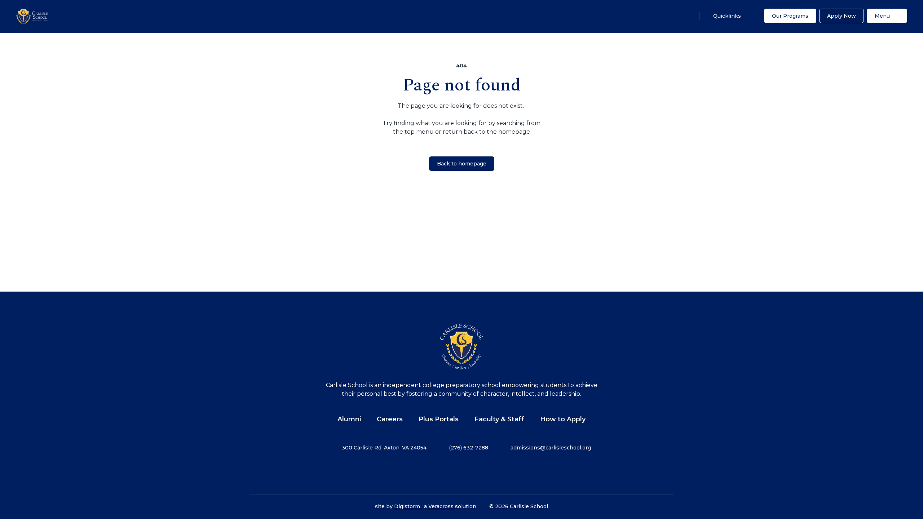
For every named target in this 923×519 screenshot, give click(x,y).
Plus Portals (439, 419)
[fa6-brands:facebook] (425, 472)
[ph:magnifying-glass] (686, 16)
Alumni (349, 419)
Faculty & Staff (499, 419)
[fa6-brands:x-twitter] (461, 472)
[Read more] (425, 472)
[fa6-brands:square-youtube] (497, 472)
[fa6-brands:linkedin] (479, 472)
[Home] (32, 16)
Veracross (441, 506)
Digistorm (407, 506)
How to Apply (563, 419)
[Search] (686, 16)
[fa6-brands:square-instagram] (443, 472)
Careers (390, 419)
